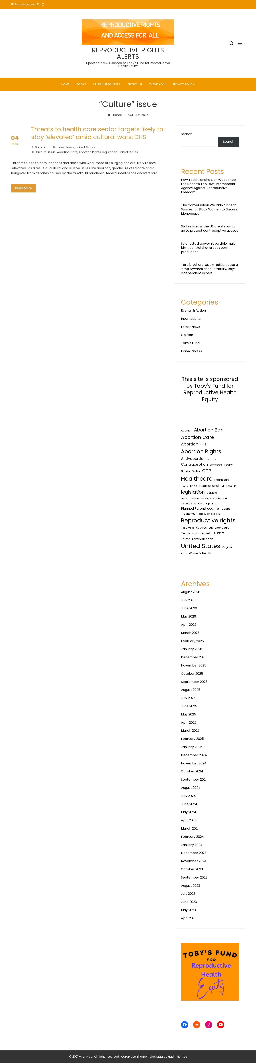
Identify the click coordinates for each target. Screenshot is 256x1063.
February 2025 (192, 738)
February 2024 (192, 836)
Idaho (184, 486)
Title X (195, 533)
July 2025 (188, 698)
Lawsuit (231, 486)
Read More (23, 188)
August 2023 (190, 885)
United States (85, 147)
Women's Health (200, 553)
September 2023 (194, 877)
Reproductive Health (208, 513)
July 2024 (188, 796)
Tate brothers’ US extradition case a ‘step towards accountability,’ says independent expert (209, 268)
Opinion (187, 335)
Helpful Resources (106, 84)
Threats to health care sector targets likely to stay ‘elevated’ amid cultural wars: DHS (97, 133)
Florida (185, 471)
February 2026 (192, 641)
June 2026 (189, 608)
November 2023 (193, 861)
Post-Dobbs (222, 508)
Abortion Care (67, 152)
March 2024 (190, 828)
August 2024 (190, 787)
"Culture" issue (45, 152)
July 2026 (188, 600)
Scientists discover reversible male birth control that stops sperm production (208, 247)
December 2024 (194, 755)
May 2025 (188, 714)
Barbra (40, 147)
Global (196, 471)
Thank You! (157, 84)
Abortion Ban (209, 430)
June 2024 (189, 804)
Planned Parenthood (197, 508)
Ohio (201, 503)
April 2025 (189, 722)
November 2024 (193, 763)
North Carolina (188, 503)
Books (81, 84)
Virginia (227, 547)
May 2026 (188, 616)
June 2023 (189, 902)
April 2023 (188, 918)
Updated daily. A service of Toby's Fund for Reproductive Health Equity (128, 64)
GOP (206, 471)
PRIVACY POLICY (184, 84)
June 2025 (189, 706)
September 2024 (194, 779)
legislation (109, 152)
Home (65, 84)
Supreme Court (219, 527)
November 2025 (193, 665)
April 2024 (189, 820)
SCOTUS (201, 527)
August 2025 (190, 689)
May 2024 (188, 812)
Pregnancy (188, 514)
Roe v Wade (187, 527)
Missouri (221, 498)
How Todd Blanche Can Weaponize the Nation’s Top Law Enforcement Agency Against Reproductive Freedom (208, 185)
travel (205, 533)
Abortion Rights (90, 152)
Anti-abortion (193, 458)
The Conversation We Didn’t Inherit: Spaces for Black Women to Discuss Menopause (209, 209)
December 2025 (194, 657)
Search (186, 134)
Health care (222, 480)
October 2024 (192, 771)
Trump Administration (197, 539)
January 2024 (191, 845)
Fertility (228, 464)
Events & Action (193, 310)
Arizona (211, 459)
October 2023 (192, 869)
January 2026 (191, 649)
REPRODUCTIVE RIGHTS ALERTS (128, 53)
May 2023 (188, 910)
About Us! (134, 84)
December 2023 (193, 853)
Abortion (186, 430)
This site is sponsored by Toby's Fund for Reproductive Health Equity (210, 389)
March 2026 (190, 633)
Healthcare (197, 479)
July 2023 (188, 893)
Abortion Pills (193, 444)
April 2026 (189, 624)
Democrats (216, 464)
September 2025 (194, 681)
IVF (223, 486)
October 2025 (192, 673)
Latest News (65, 147)
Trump (218, 533)
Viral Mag (156, 1057)
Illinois (193, 486)
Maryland (212, 492)
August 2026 (190, 592)
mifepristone (190, 498)
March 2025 (190, 730)
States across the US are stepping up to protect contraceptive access (209, 228)
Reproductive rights (208, 520)
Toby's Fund (190, 343)
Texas (185, 533)
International (191, 318)
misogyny (207, 498)
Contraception (194, 464)
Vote (184, 553)
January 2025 (191, 747)
